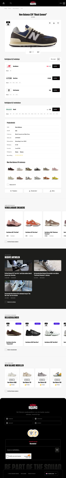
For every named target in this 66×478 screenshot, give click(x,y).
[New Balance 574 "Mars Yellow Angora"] (55, 178)
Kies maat (55, 59)
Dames (21, 152)
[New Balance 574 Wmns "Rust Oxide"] (20, 178)
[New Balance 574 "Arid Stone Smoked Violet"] (46, 169)
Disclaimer (23, 473)
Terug (5, 8)
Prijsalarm (14, 191)
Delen (53, 191)
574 (22, 8)
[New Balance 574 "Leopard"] (28, 169)
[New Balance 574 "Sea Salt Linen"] (28, 178)
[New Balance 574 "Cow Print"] (37, 169)
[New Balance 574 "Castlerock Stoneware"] (37, 178)
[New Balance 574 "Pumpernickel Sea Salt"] (11, 169)
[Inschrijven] (57, 450)
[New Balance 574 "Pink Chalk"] (55, 169)
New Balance (16, 8)
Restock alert (34, 191)
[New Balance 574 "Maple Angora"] (46, 178)
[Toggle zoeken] (10, 3)
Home (9, 8)
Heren (16, 152)
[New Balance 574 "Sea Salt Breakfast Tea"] (20, 169)
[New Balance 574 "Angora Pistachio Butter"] (11, 178)
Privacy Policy (31, 473)
